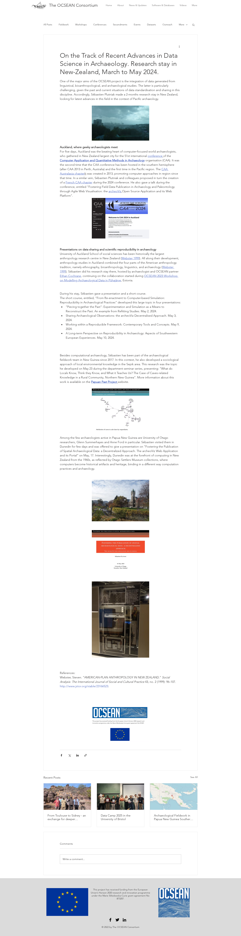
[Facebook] (110, 919)
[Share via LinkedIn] (77, 755)
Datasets (151, 24)
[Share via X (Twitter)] (69, 755)
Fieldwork (64, 24)
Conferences (99, 24)
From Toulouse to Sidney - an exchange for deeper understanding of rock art (67, 817)
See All (194, 777)
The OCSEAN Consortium (73, 5)
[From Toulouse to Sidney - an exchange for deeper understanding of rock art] (67, 796)
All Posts (47, 24)
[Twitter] (117, 919)
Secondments (120, 24)
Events (137, 24)
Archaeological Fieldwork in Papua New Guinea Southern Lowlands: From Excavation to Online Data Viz (173, 817)
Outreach (167, 24)
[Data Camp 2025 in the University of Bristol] (120, 796)
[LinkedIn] (124, 919)
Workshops (81, 24)
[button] (193, 24)
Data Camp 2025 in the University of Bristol (116, 817)
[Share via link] (85, 755)
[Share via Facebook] (61, 755)
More (181, 24)
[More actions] (179, 46)
